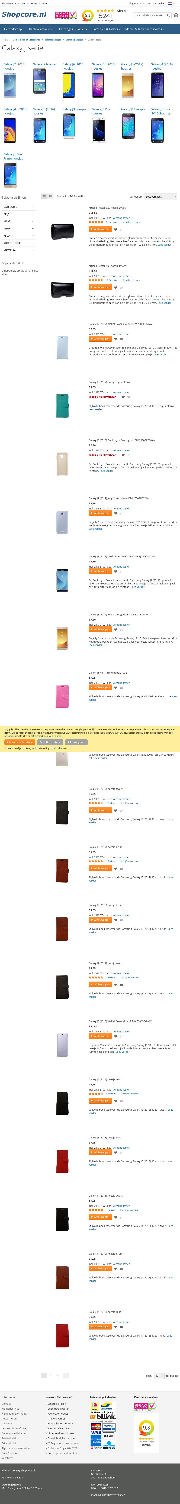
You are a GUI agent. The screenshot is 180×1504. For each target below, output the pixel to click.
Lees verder (164, 244)
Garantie (7, 1423)
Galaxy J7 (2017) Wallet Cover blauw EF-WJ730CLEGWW (120, 324)
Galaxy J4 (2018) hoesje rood (105, 1311)
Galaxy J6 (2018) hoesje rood (105, 1137)
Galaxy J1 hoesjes (133, 109)
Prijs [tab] (6, 214)
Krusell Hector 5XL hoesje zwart (107, 207)
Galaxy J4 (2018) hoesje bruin (106, 1253)
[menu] (90, 29)
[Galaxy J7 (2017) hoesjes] (16, 85)
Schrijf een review (131, 221)
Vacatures (7, 1458)
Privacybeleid (9, 1443)
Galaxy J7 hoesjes (45, 64)
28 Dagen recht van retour (62, 1443)
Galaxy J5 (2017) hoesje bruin (106, 847)
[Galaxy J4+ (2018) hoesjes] (16, 130)
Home (5, 39)
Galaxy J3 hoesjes (74, 109)
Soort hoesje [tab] (12, 243)
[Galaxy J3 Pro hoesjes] (105, 130)
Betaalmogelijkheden (14, 1433)
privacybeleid (11, 735)
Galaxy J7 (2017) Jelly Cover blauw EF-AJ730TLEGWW (119, 498)
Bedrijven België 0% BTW (62, 1448)
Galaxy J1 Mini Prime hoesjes (13, 156)
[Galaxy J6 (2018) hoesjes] (75, 85)
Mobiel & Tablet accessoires (26, 39)
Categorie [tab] (10, 206)
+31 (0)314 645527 (12, 1477)
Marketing (44, 748)
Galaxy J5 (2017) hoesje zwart (106, 788)
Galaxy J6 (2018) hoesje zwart (106, 1079)
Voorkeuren (60, 748)
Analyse (30, 748)
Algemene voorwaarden (16, 1448)
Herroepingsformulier (14, 1413)
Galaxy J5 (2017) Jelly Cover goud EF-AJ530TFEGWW (118, 614)
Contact (43, 3)
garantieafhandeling (68, 1453)
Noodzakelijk (14, 748)
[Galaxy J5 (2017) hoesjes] (134, 85)
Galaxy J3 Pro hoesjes (101, 111)
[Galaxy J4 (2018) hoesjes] (163, 85)
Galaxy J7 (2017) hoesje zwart (106, 963)
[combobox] (152, 15)
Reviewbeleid (9, 1438)
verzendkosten (121, 218)
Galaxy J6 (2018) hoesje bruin (106, 905)
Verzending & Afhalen (14, 1428)
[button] (173, 3)
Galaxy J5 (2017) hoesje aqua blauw (109, 382)
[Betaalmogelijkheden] (103, 1449)
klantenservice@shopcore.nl (18, 1470)
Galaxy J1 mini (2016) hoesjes (161, 111)
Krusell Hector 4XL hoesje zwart (107, 265)
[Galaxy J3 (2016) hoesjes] (46, 130)
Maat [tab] (7, 221)
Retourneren (29, 3)
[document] (90, 739)
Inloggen (133, 3)
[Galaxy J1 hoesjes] (134, 126)
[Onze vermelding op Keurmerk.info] (66, 18)
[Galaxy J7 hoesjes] (46, 81)
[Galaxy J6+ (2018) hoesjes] (105, 85)
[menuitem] (14, 29)
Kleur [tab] (7, 235)
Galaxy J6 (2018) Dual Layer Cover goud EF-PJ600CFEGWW (122, 440)
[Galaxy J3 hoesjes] (75, 126)
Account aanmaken (154, 3)
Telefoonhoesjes (53, 39)
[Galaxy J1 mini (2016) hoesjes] (163, 130)
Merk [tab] (7, 228)
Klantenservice (10, 3)
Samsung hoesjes (74, 39)
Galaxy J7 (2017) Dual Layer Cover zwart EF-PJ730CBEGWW (122, 556)
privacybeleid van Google (48, 735)
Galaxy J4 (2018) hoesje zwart (106, 1195)
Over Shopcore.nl (12, 1453)
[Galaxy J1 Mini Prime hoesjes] (16, 175)
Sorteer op (136, 196)
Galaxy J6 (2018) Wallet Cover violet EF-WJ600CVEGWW (120, 1021)
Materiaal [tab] (10, 250)
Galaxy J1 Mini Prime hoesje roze (108, 672)
